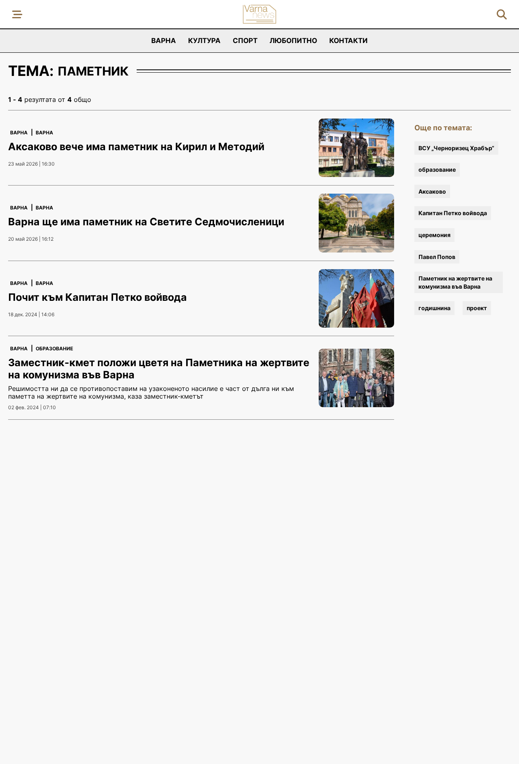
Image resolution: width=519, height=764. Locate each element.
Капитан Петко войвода (452, 212)
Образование (54, 348)
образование (437, 169)
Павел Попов (436, 256)
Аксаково (432, 191)
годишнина (434, 307)
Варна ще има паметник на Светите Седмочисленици (146, 222)
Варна (163, 41)
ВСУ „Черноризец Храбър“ (456, 148)
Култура (204, 41)
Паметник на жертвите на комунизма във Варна (455, 282)
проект (477, 307)
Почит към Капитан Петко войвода (97, 297)
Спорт (245, 41)
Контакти (348, 41)
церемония (434, 234)
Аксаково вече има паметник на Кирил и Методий (136, 146)
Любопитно (293, 41)
